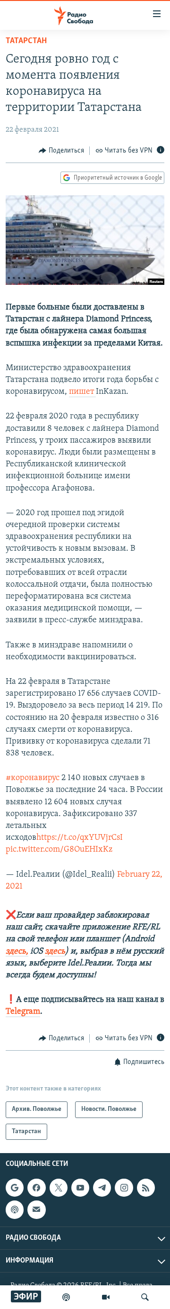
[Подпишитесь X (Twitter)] (59, 1188)
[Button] (61, 151)
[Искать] (145, 1297)
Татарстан (26, 41)
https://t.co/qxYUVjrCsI (79, 838)
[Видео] (106, 1297)
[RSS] (146, 1188)
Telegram (23, 1012)
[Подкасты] (15, 1210)
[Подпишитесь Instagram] (124, 1188)
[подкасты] (66, 1297)
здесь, (17, 951)
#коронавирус (33, 778)
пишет (82, 392)
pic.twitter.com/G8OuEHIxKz (59, 849)
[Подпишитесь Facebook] (36, 1188)
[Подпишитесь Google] (15, 1188)
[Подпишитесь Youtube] (80, 1188)
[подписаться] (36, 1210)
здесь (55, 951)
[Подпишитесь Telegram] (102, 1188)
